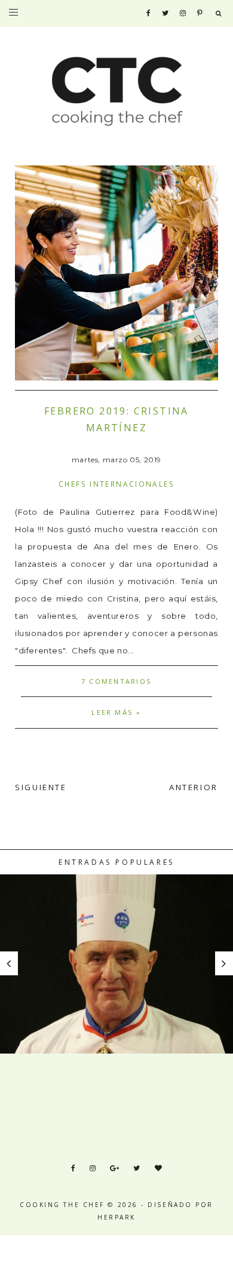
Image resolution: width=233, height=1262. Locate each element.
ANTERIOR (193, 787)
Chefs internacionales (116, 484)
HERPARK (116, 1217)
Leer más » (116, 712)
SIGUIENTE (41, 787)
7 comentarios (116, 681)
